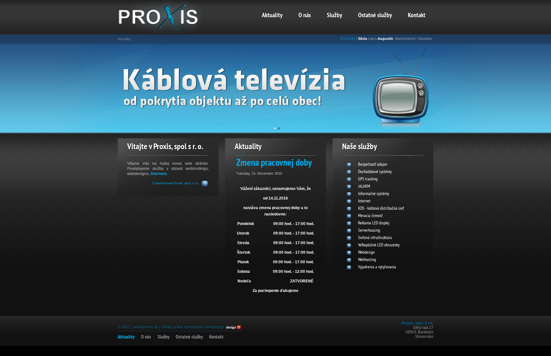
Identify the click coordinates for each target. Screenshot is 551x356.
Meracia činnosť (370, 216)
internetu (159, 173)
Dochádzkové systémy (375, 172)
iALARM (364, 187)
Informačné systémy (373, 194)
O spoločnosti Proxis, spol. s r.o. (175, 183)
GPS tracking (368, 179)
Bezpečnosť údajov (372, 165)
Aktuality (272, 15)
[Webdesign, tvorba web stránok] (233, 327)
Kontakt (416, 15)
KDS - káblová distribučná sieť (381, 209)
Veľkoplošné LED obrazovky (379, 245)
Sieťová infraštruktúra (375, 238)
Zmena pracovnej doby (274, 163)
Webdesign (366, 253)
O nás (304, 15)
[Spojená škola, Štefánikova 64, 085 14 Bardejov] (167, 30)
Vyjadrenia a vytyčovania (377, 267)
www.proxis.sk (145, 327)
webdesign (214, 327)
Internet (364, 201)
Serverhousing (369, 231)
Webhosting (367, 260)
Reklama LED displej (373, 223)
